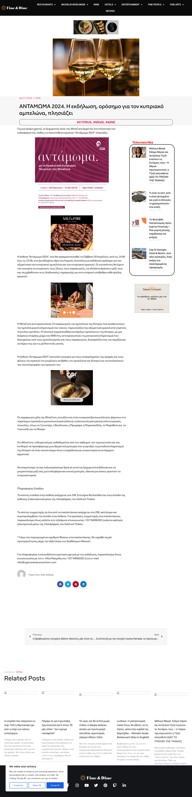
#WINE (110, 122)
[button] (60, 584)
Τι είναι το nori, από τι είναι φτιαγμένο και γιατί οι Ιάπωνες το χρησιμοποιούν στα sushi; (160, 200)
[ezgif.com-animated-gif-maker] (72, 232)
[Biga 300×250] (72, 300)
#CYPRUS (84, 122)
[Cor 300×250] (72, 387)
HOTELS (109, 4)
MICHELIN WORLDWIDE (73, 4)
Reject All (37, 785)
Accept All (55, 785)
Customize (18, 785)
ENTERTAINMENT (131, 4)
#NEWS (98, 122)
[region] (36, 776)
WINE (96, 4)
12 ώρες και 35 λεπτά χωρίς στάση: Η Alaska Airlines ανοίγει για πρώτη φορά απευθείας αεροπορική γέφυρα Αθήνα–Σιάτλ (94, 729)
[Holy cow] (96, 27)
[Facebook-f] (68, 785)
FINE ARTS (175, 4)
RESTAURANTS (45, 4)
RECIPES (110, 11)
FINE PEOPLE (154, 4)
